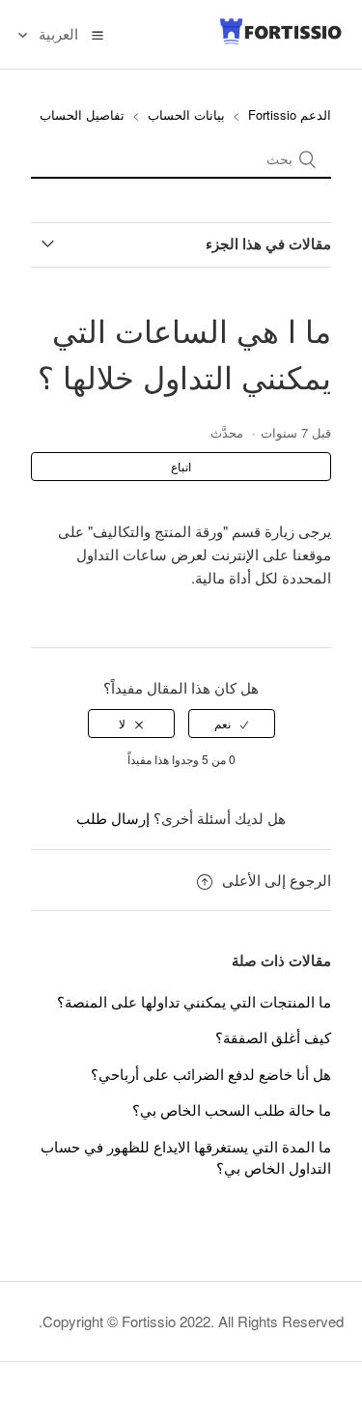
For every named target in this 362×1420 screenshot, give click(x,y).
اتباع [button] (181, 466)
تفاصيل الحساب (82, 114)
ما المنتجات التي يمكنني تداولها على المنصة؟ (194, 1001)
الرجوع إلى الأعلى (276, 879)
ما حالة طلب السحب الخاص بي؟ (231, 1109)
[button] (97, 33)
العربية (56, 33)
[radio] (231, 723)
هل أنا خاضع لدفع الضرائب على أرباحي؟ (211, 1074)
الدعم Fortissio (287, 114)
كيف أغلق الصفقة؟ (273, 1037)
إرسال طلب (113, 818)
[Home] (281, 40)
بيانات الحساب (186, 114)
